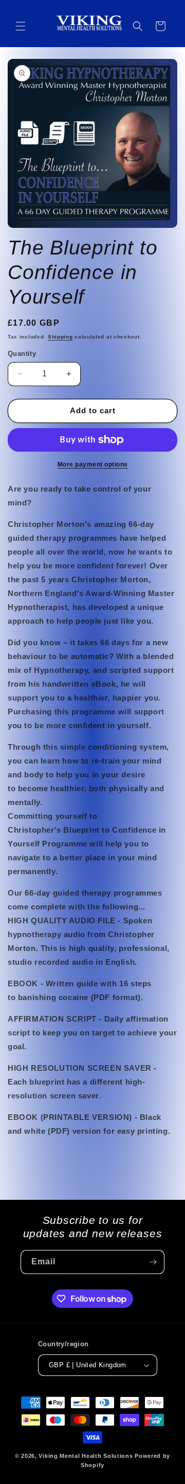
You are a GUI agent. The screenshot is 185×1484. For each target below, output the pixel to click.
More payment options (93, 464)
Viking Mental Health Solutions (86, 1456)
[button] (20, 26)
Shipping (60, 337)
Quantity (22, 353)
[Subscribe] (152, 1262)
